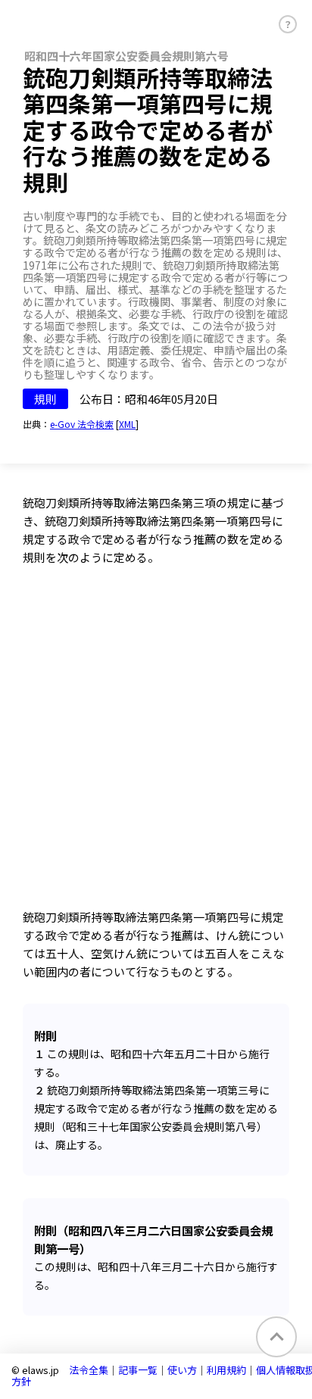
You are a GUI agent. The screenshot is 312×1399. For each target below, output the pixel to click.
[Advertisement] (156, 745)
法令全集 (88, 1370)
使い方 (182, 1370)
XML (127, 423)
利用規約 (226, 1370)
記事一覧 (138, 1370)
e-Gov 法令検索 (82, 423)
